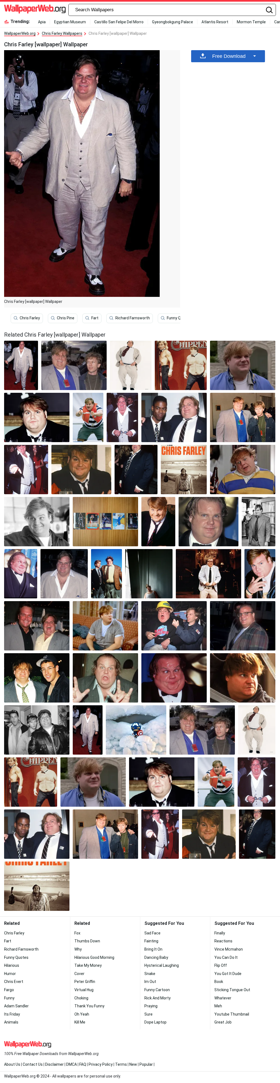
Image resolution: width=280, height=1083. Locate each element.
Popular (146, 1064)
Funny (9, 998)
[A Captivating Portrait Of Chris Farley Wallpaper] (36, 521)
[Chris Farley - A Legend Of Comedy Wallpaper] (258, 521)
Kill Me (79, 1022)
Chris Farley (30, 318)
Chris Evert (13, 981)
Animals (11, 1022)
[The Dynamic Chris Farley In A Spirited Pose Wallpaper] (26, 469)
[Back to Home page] (35, 10)
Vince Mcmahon (228, 949)
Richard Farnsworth (132, 318)
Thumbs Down (87, 941)
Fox (77, 933)
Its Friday (12, 1014)
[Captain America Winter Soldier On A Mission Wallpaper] (136, 730)
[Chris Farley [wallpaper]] (21, 365)
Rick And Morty (157, 998)
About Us (12, 1064)
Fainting (151, 941)
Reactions (223, 941)
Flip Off (220, 965)
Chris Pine (65, 318)
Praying (151, 1006)
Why (78, 949)
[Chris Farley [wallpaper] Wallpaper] (74, 365)
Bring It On (153, 949)
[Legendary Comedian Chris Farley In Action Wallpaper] (242, 469)
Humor (10, 973)
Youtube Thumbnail (231, 1014)
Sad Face (152, 933)
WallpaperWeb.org (20, 33)
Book (218, 981)
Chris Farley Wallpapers (62, 33)
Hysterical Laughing (161, 965)
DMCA (71, 1064)
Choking (81, 998)
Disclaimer (54, 1064)
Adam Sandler (16, 1006)
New (133, 1064)
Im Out (150, 981)
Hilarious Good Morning (94, 957)
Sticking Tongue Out (232, 990)
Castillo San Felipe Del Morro (119, 22)
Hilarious (11, 965)
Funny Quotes (179, 318)
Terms (121, 1064)
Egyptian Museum (70, 22)
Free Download (229, 56)
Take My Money (88, 965)
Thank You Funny (89, 1006)
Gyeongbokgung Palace (172, 22)
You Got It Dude (227, 973)
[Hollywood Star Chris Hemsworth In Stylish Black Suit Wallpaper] (105, 521)
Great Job (223, 1022)
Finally (219, 933)
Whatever (222, 998)
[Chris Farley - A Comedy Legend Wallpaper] (130, 365)
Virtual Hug (84, 990)
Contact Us (33, 1064)
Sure (148, 1014)
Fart (94, 318)
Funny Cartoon (157, 990)
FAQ (82, 1064)
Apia (42, 22)
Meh (218, 1006)
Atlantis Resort (215, 22)
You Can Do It (226, 957)
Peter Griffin (84, 981)
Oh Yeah (81, 1014)
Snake (149, 973)
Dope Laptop (155, 1022)
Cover (79, 973)
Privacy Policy (101, 1064)
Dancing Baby (156, 957)
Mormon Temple (251, 22)
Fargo (9, 990)
